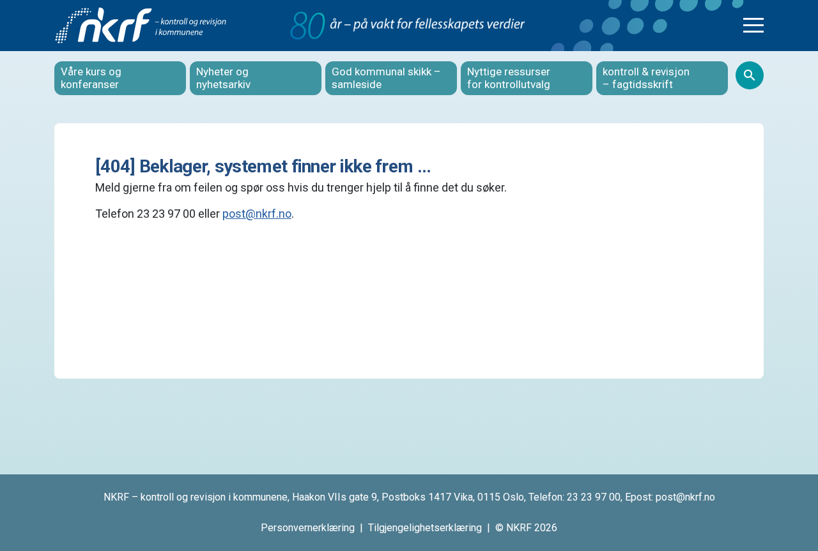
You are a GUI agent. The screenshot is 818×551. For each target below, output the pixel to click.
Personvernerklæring (308, 528)
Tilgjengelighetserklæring (425, 528)
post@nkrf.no (256, 213)
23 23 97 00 (594, 497)
